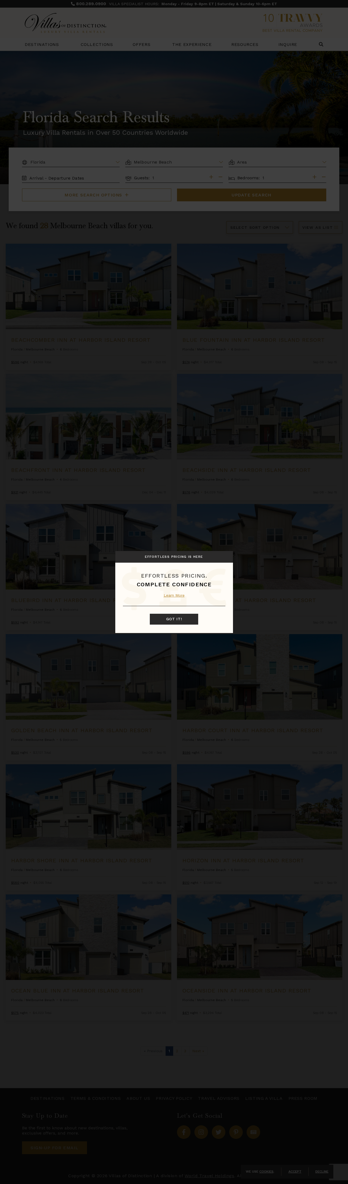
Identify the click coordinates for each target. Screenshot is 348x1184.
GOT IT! (174, 619)
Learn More (174, 595)
